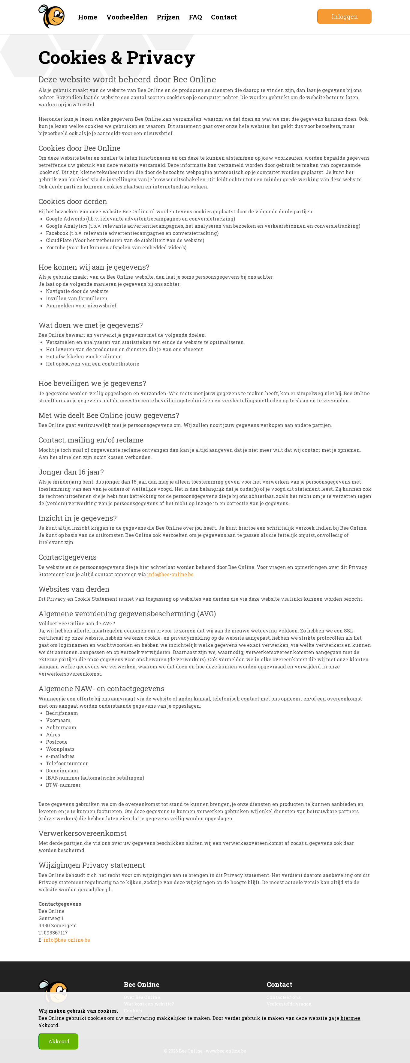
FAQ (195, 17)
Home (87, 17)
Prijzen (168, 17)
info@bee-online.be (170, 574)
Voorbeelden (127, 17)
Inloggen (345, 16)
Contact (224, 17)
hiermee (350, 1018)
